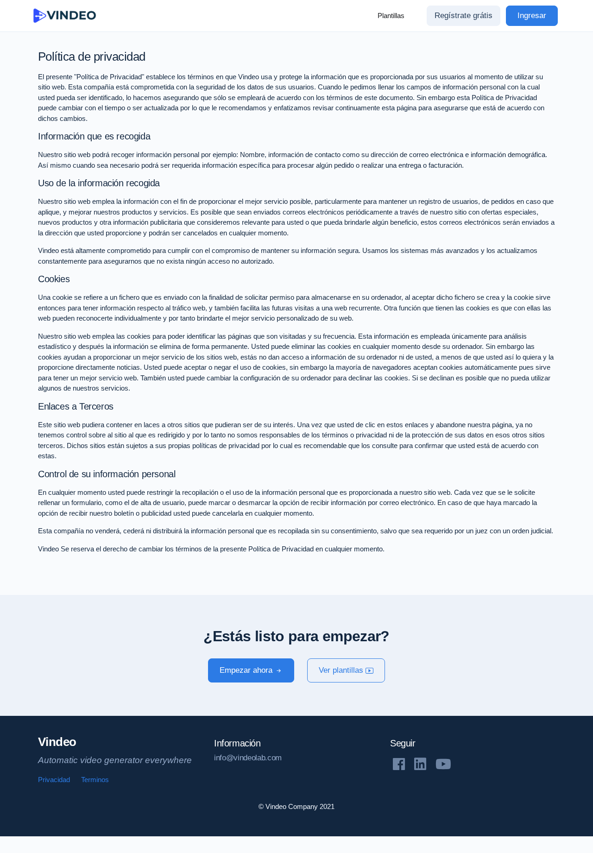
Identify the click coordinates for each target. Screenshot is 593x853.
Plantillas (391, 15)
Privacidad (54, 779)
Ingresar (531, 15)
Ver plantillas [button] (342, 670)
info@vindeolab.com (248, 758)
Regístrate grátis (463, 15)
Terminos (95, 779)
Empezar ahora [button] (247, 670)
